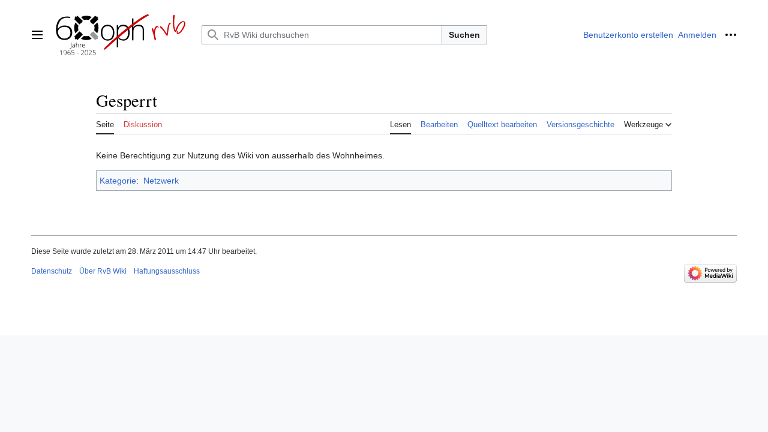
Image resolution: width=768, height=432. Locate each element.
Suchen (464, 35)
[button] (37, 34)
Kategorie (118, 180)
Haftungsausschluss (167, 271)
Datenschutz (51, 271)
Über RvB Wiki (103, 271)
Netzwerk (161, 180)
